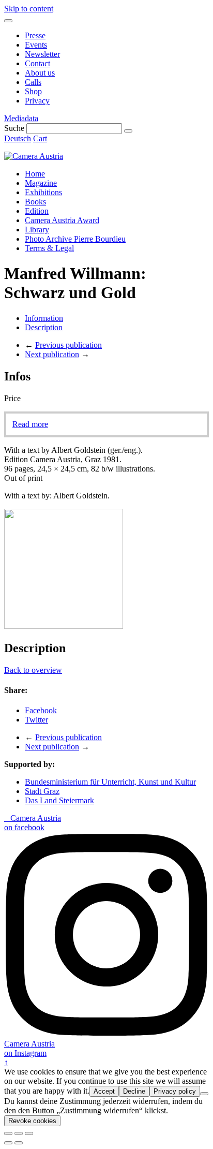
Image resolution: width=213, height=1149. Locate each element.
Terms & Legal (49, 248)
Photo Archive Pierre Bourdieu (75, 238)
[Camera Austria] (33, 156)
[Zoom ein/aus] (29, 1133)
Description (44, 327)
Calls (33, 82)
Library (37, 229)
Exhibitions (43, 192)
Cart (40, 138)
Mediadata (21, 118)
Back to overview (33, 670)
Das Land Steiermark (59, 800)
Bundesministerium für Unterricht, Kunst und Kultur (110, 781)
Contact (37, 63)
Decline (134, 1091)
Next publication (52, 354)
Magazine (41, 183)
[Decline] (204, 1093)
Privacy (37, 100)
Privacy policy (175, 1091)
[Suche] (128, 130)
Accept (104, 1091)
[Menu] (8, 20)
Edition (37, 211)
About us (40, 72)
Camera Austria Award (62, 220)
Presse (35, 35)
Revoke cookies (32, 1121)
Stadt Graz (42, 791)
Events (36, 44)
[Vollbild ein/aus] (18, 1133)
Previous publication (68, 345)
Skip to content (28, 8)
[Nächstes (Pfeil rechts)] (18, 1142)
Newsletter (42, 54)
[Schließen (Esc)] (8, 1133)
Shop (33, 91)
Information (44, 318)
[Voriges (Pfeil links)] (8, 1142)
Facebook (41, 710)
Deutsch (17, 138)
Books (35, 201)
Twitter (36, 719)
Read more (30, 424)
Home (35, 173)
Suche (14, 128)
